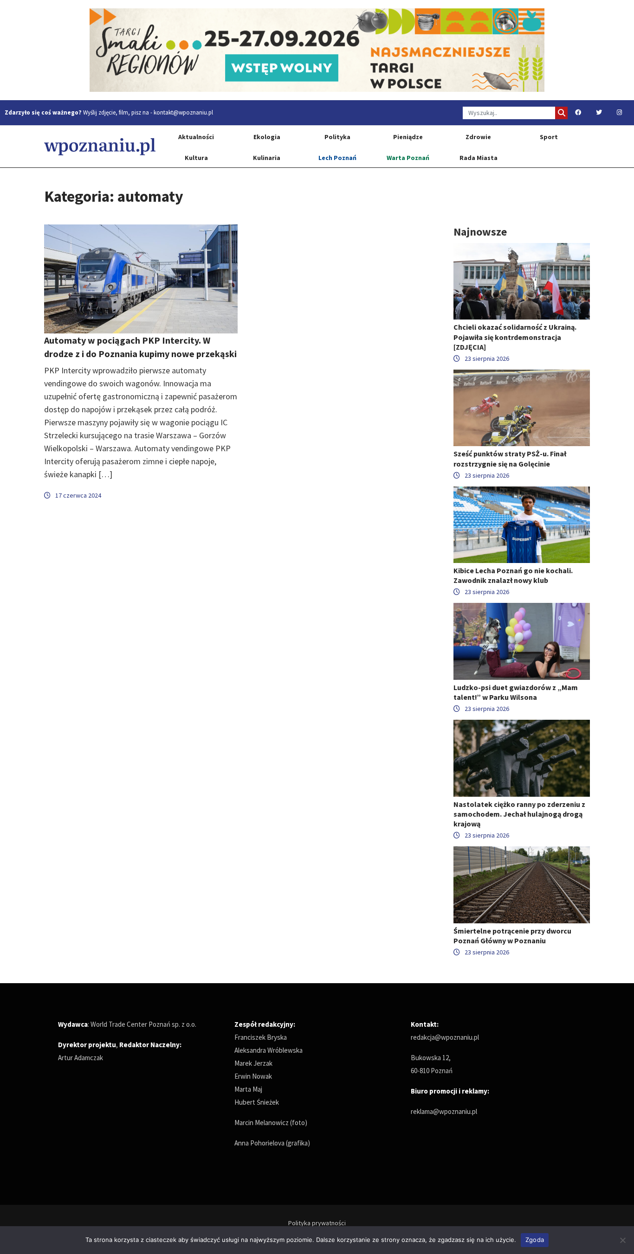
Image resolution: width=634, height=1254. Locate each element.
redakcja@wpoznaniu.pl (445, 1037)
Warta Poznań (408, 158)
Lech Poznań (337, 158)
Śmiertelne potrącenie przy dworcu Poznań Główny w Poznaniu (512, 935)
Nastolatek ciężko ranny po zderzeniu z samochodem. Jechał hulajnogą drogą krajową (519, 814)
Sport (549, 137)
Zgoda (534, 1239)
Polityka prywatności (317, 1223)
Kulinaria (266, 158)
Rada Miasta (478, 158)
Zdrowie (478, 137)
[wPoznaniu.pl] (99, 146)
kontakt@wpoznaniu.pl (183, 112)
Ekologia (266, 137)
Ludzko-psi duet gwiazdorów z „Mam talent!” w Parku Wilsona (515, 692)
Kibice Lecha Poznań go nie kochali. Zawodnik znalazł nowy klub (513, 575)
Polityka (337, 137)
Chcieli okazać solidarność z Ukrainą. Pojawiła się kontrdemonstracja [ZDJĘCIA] (514, 336)
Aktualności (196, 137)
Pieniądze (408, 137)
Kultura (196, 158)
